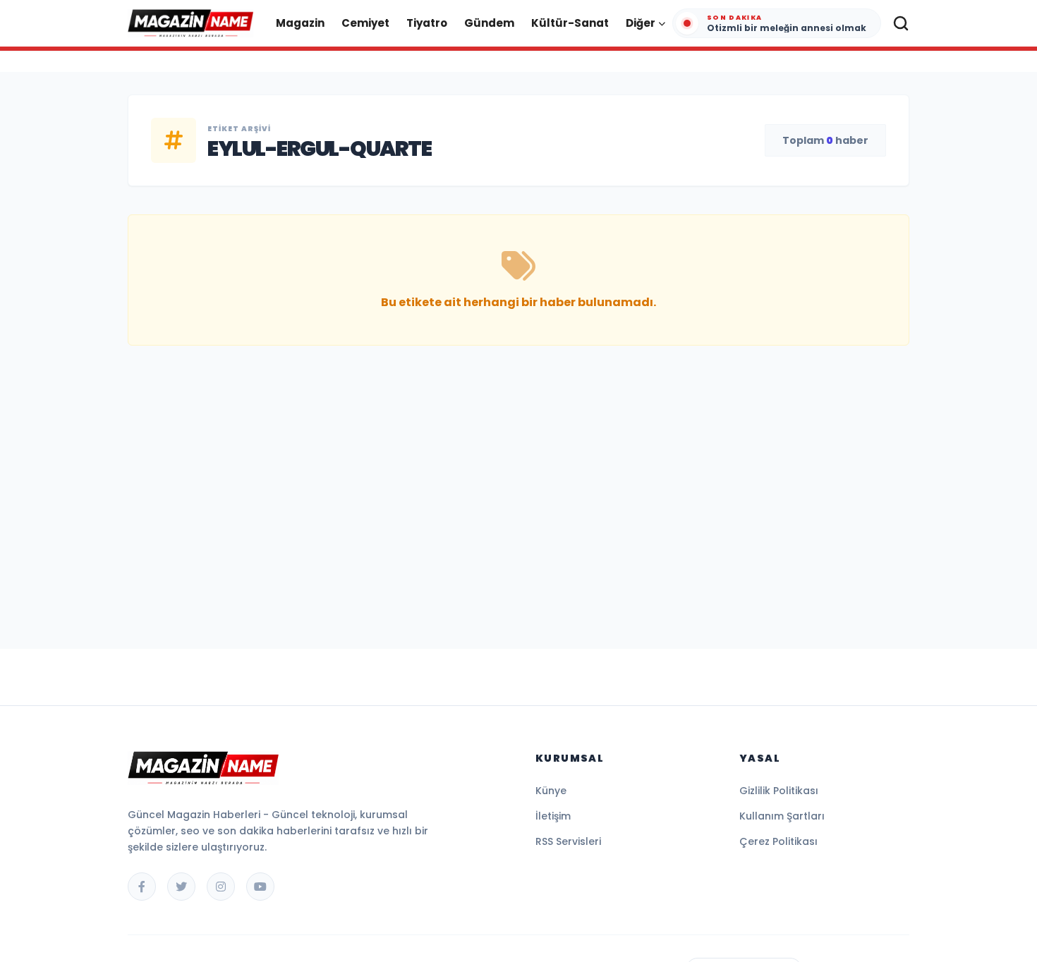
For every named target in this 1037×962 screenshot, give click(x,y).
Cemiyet (365, 23)
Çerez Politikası (778, 841)
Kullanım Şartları (782, 816)
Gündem (489, 23)
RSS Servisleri (568, 841)
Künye (550, 791)
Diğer (640, 23)
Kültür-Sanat (570, 23)
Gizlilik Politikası (778, 791)
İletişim (553, 816)
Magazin (300, 23)
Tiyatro (426, 23)
